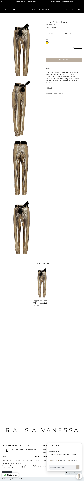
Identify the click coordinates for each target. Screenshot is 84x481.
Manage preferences (73, 473)
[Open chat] (79, 476)
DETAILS (49, 88)
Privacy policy (6, 479)
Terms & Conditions (18, 479)
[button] (14, 9)
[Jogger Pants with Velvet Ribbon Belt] (42, 283)
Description (50, 68)
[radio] (47, 42)
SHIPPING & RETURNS (54, 93)
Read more (49, 82)
